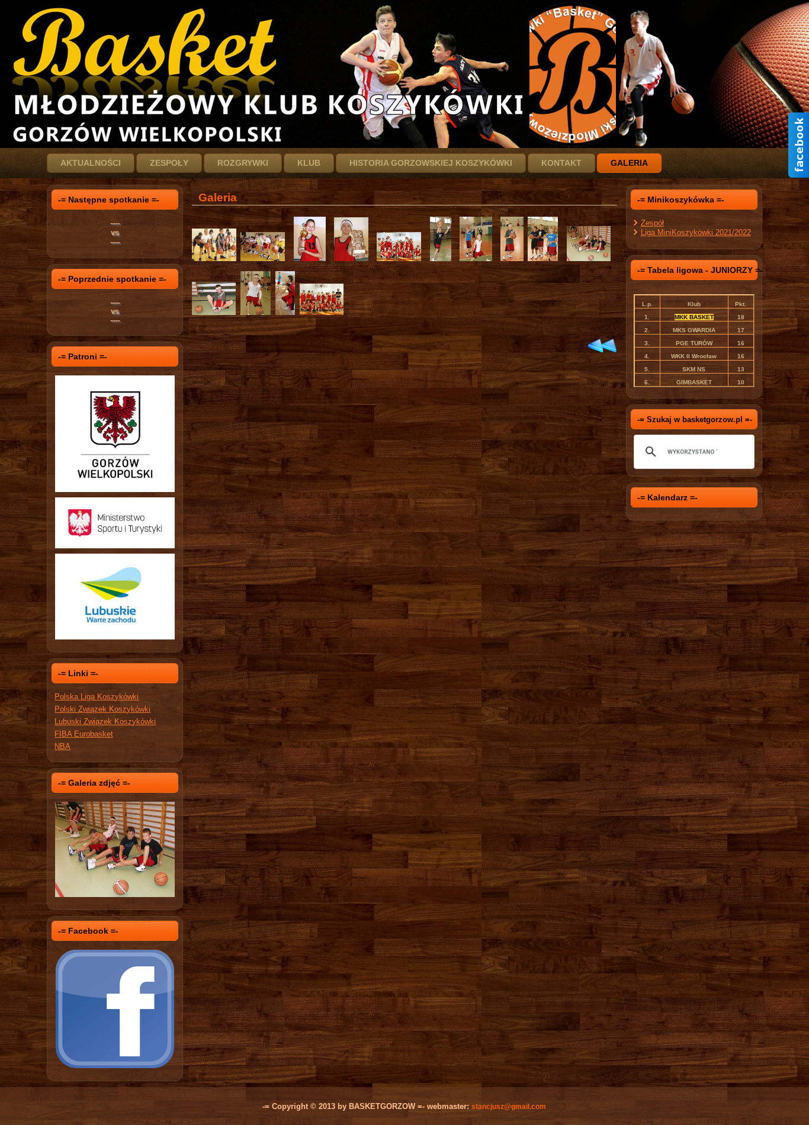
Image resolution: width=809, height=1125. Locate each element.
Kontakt (561, 163)
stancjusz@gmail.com (508, 1106)
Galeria (629, 163)
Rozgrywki (242, 163)
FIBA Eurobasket (83, 733)
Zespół (652, 222)
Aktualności (90, 163)
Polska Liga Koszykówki (96, 696)
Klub (308, 163)
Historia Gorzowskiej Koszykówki (430, 163)
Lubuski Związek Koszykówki (105, 721)
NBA (62, 746)
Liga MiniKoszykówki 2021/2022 (696, 232)
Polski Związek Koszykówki (102, 709)
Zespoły (169, 163)
